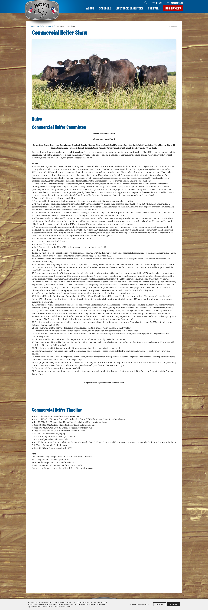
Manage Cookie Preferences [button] (139, 604)
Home (33, 26)
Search (145, 2)
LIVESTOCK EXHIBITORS (129, 8)
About (90, 8)
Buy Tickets (173, 8)
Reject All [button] (159, 604)
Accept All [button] (173, 604)
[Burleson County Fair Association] (42, 13)
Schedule (105, 8)
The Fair (153, 8)
